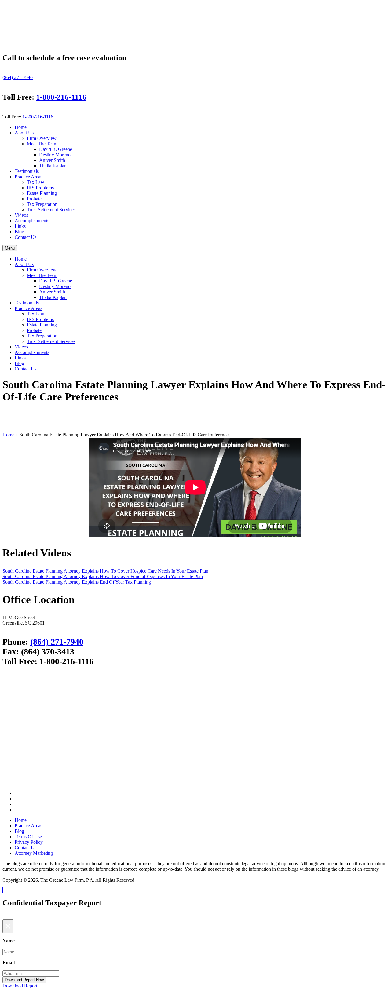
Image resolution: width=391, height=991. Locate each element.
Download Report (19, 985)
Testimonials (27, 171)
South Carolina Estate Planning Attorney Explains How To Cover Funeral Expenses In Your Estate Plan (102, 576)
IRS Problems (40, 187)
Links (20, 226)
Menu (10, 248)
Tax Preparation (42, 204)
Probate (34, 198)
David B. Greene (55, 149)
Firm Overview (42, 138)
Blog (19, 231)
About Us (24, 132)
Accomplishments (32, 220)
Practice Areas (28, 176)
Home (21, 127)
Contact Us (25, 237)
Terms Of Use (28, 836)
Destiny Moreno (55, 154)
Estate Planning (42, 193)
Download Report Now (24, 980)
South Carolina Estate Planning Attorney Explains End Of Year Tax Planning (76, 582)
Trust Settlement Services (51, 209)
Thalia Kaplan (53, 165)
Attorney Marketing (34, 853)
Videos (21, 215)
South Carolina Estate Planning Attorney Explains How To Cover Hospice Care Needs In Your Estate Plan (105, 571)
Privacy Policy (29, 842)
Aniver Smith (52, 160)
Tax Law (35, 182)
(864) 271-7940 (17, 77)
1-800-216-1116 (61, 97)
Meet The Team (42, 143)
